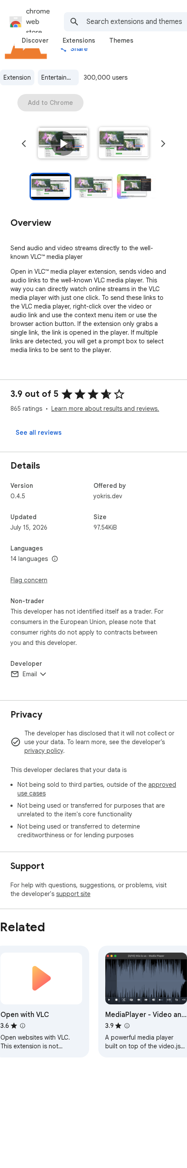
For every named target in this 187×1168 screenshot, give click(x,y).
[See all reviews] (38, 432)
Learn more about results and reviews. (105, 409)
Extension (17, 77)
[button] (63, 143)
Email (30, 674)
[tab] (35, 40)
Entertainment (60, 77)
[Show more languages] (55, 559)
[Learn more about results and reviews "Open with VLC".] (22, 1025)
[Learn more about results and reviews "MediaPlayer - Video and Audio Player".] (127, 1025)
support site (73, 894)
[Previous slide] (24, 143)
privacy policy (43, 751)
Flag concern (28, 580)
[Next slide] (163, 143)
